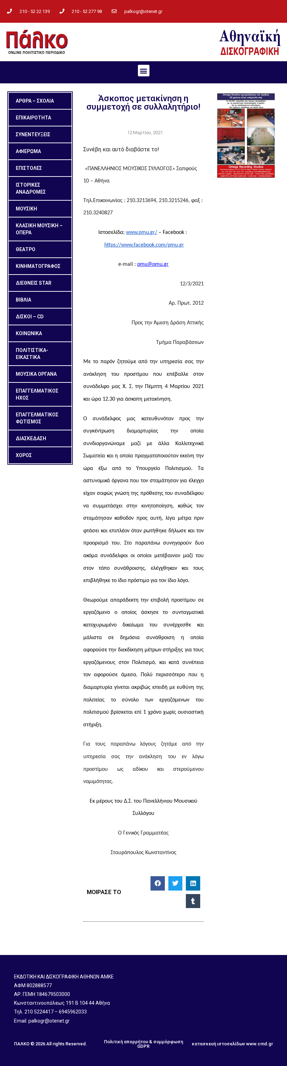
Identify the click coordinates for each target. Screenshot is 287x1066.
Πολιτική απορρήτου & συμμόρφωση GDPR (143, 1044)
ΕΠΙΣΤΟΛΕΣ (29, 168)
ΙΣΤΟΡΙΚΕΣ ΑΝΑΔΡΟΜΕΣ (31, 188)
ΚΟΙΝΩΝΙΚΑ (29, 333)
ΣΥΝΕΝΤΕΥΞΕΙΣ (33, 134)
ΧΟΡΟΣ (24, 455)
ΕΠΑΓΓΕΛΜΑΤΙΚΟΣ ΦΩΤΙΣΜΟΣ (37, 418)
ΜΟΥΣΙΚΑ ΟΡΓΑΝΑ (36, 374)
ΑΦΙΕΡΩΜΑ (28, 151)
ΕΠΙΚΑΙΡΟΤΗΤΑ (33, 117)
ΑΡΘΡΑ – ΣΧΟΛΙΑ (35, 101)
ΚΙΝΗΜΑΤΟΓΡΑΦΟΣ (38, 266)
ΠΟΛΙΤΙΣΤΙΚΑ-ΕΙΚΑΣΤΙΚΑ (32, 353)
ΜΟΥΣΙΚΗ (26, 209)
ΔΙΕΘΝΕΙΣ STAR (33, 283)
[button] (143, 70)
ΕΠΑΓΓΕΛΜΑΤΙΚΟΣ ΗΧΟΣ (37, 394)
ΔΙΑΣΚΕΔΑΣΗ (31, 438)
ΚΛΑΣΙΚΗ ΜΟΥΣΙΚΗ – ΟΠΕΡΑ (39, 229)
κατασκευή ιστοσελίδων (218, 1043)
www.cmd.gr (259, 1043)
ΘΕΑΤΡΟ (25, 249)
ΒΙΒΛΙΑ (23, 300)
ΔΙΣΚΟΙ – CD (29, 316)
